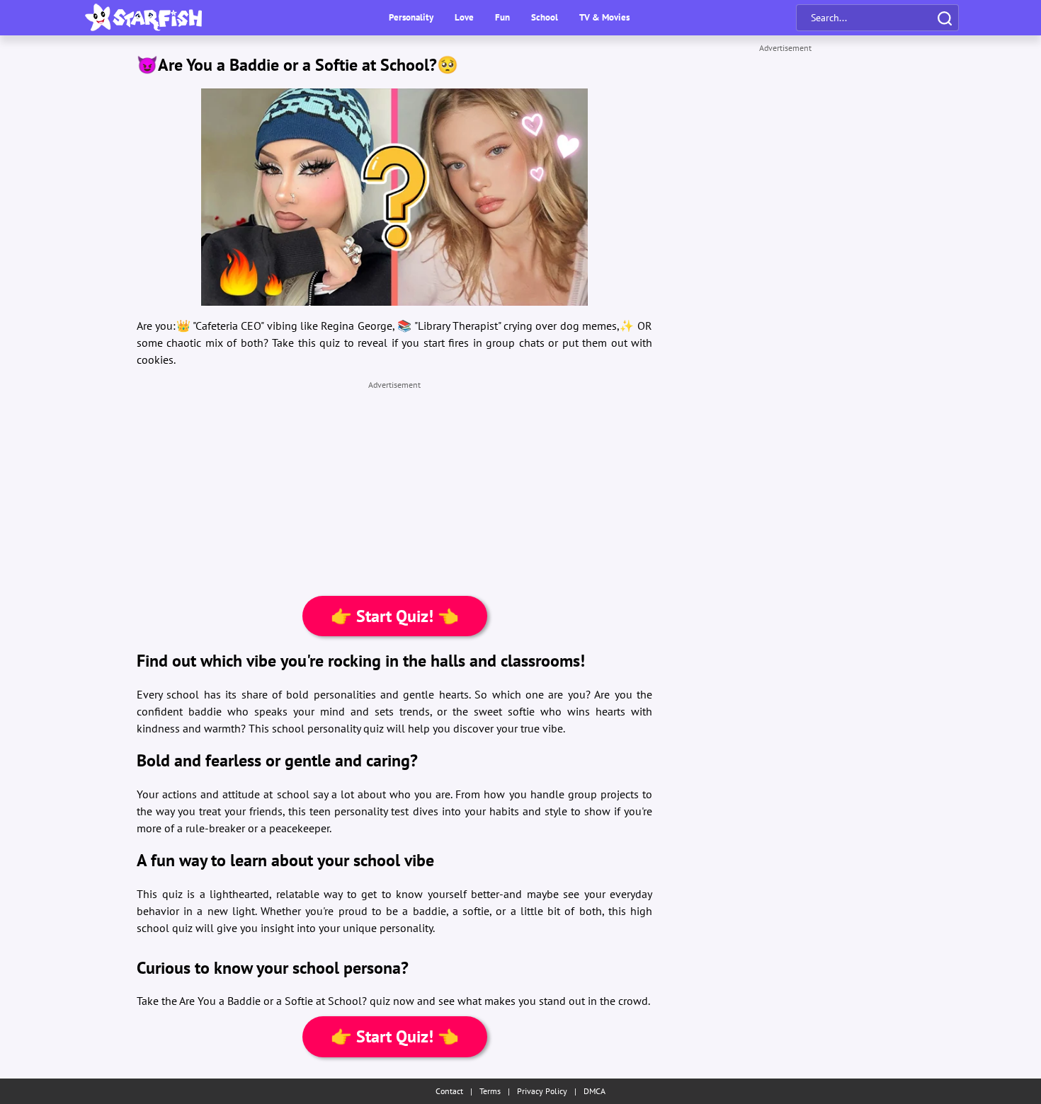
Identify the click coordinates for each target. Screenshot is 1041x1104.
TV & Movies (604, 17)
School (544, 17)
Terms (490, 1091)
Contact (449, 1091)
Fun (502, 17)
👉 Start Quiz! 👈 (395, 616)
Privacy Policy (542, 1091)
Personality (411, 17)
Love (464, 17)
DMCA (594, 1091)
